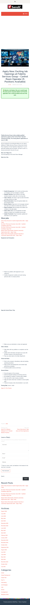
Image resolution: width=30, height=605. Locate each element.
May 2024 (3, 557)
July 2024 (3, 552)
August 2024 (4, 549)
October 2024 (4, 545)
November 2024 (4, 542)
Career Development (5, 575)
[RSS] (15, 1)
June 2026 (3, 516)
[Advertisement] (15, 33)
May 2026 (3, 518)
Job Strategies (4, 585)
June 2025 (3, 528)
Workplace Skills (5, 594)
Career (2, 573)
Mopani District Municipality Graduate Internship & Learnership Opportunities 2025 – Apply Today (12, 234)
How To (2, 580)
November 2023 (4, 561)
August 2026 (4, 511)
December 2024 (4, 540)
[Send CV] (15, 6)
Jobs (7, 423)
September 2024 (4, 547)
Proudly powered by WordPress (11, 602)
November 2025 (4, 525)
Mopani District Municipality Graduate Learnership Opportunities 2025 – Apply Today (12, 231)
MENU (26, 14)
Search (2, 476)
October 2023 (4, 564)
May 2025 (3, 530)
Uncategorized (4, 592)
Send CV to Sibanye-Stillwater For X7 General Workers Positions (6, 430)
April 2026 (3, 521)
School (2, 589)
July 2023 (3, 566)
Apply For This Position (6, 388)
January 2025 (4, 537)
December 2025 (4, 523)
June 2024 (3, 554)
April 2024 (3, 559)
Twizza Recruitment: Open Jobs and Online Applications (22, 429)
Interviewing (3, 582)
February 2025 (4, 535)
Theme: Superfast (22, 602)
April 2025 (3, 533)
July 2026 (3, 513)
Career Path (3, 577)
